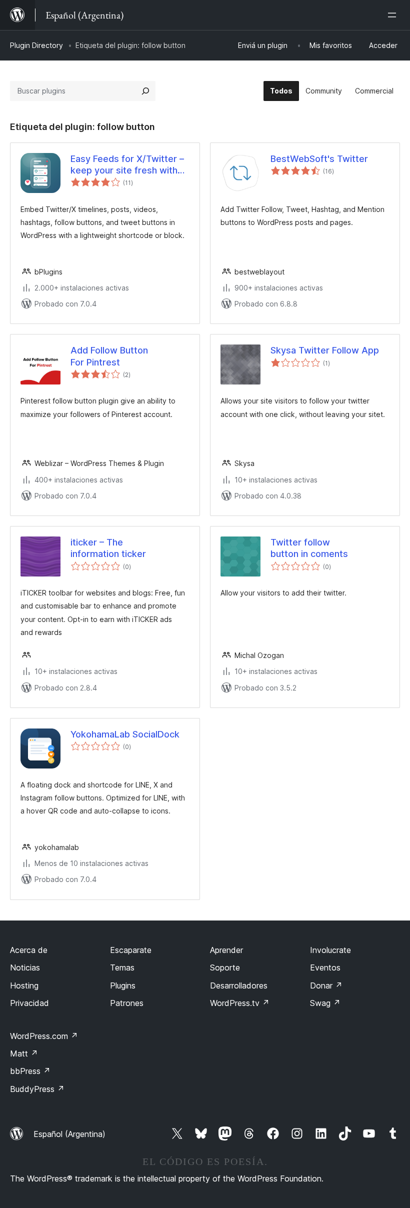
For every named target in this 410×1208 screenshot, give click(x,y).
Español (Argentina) (70, 1134)
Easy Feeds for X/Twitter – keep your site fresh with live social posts (127, 165)
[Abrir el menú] (394, 15)
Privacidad (29, 1003)
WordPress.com (44, 1036)
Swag (325, 1003)
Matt (24, 1053)
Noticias (25, 967)
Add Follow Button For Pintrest (109, 356)
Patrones (127, 1003)
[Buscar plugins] (146, 91)
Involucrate (330, 950)
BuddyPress (37, 1089)
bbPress (30, 1071)
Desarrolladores (239, 985)
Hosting (24, 985)
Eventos (325, 967)
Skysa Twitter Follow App (324, 350)
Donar (326, 985)
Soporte (225, 967)
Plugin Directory (36, 45)
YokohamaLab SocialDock (125, 734)
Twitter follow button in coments (309, 548)
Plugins (123, 985)
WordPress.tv (240, 1003)
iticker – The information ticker (108, 548)
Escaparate (131, 950)
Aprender (226, 950)
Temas (122, 967)
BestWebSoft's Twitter (319, 159)
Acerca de (29, 950)
